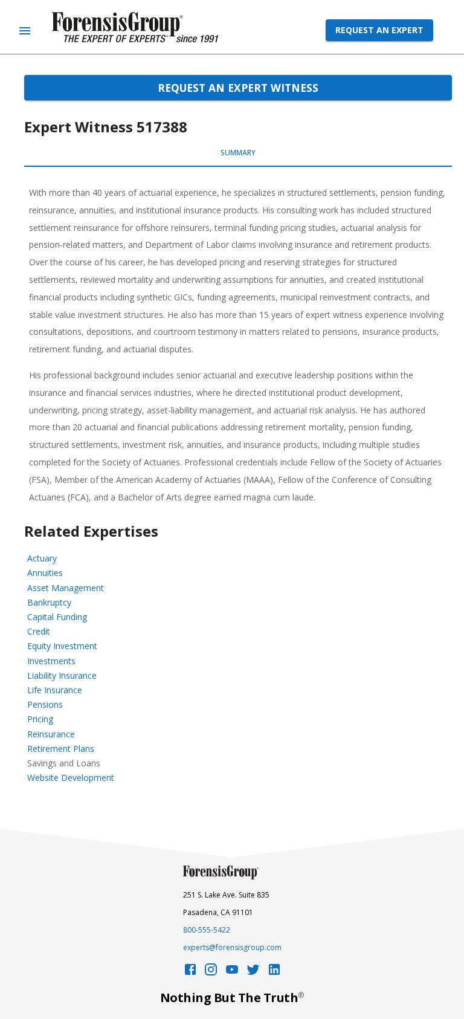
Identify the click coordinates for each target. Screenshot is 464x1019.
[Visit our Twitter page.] (253, 972)
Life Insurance (54, 690)
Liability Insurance (62, 675)
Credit (38, 631)
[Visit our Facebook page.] (190, 972)
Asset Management (65, 588)
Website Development (70, 777)
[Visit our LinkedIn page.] (274, 972)
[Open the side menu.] (25, 31)
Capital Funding (57, 617)
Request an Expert (379, 30)
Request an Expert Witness (238, 87)
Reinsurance (51, 734)
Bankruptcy (49, 602)
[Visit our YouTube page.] (232, 972)
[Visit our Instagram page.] (211, 972)
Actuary (42, 558)
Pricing (40, 719)
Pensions (45, 704)
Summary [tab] (238, 152)
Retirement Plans (60, 748)
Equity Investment (62, 646)
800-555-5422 (206, 930)
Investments (51, 661)
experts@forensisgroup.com (232, 947)
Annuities (45, 572)
